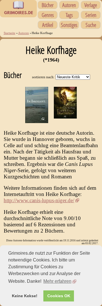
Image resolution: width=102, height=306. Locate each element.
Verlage (90, 5)
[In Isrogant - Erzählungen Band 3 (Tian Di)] (36, 121)
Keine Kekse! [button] (24, 296)
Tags (69, 15)
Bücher (48, 5)
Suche (91, 25)
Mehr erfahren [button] (57, 281)
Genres (48, 15)
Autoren (69, 5)
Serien (90, 15)
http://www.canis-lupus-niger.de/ (39, 200)
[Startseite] (18, 14)
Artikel (47, 25)
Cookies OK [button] (58, 296)
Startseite (9, 33)
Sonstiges (69, 25)
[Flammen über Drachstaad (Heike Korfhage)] (65, 117)
